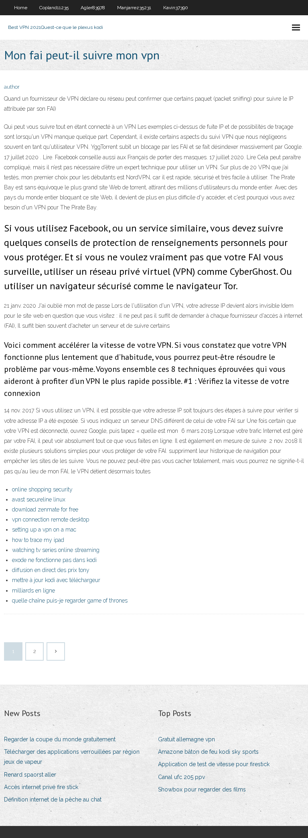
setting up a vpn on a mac (44, 529)
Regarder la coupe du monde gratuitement (60, 739)
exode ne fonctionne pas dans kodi (54, 560)
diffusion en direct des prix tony (50, 570)
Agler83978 (93, 7)
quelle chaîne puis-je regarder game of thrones (70, 600)
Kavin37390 (175, 7)
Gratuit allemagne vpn (186, 739)
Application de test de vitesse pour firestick (214, 764)
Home (20, 7)
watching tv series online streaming (55, 550)
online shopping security (42, 489)
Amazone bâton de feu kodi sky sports (208, 752)
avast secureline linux (38, 499)
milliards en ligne (33, 590)
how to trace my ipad (38, 540)
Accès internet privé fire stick (41, 787)
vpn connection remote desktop (50, 519)
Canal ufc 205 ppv (181, 777)
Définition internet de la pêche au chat (52, 799)
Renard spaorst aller (30, 774)
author (12, 87)
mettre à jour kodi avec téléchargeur (56, 580)
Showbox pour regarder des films (202, 789)
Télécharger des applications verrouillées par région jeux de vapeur (72, 757)
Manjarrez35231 (134, 7)
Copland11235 (54, 7)
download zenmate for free (45, 509)
